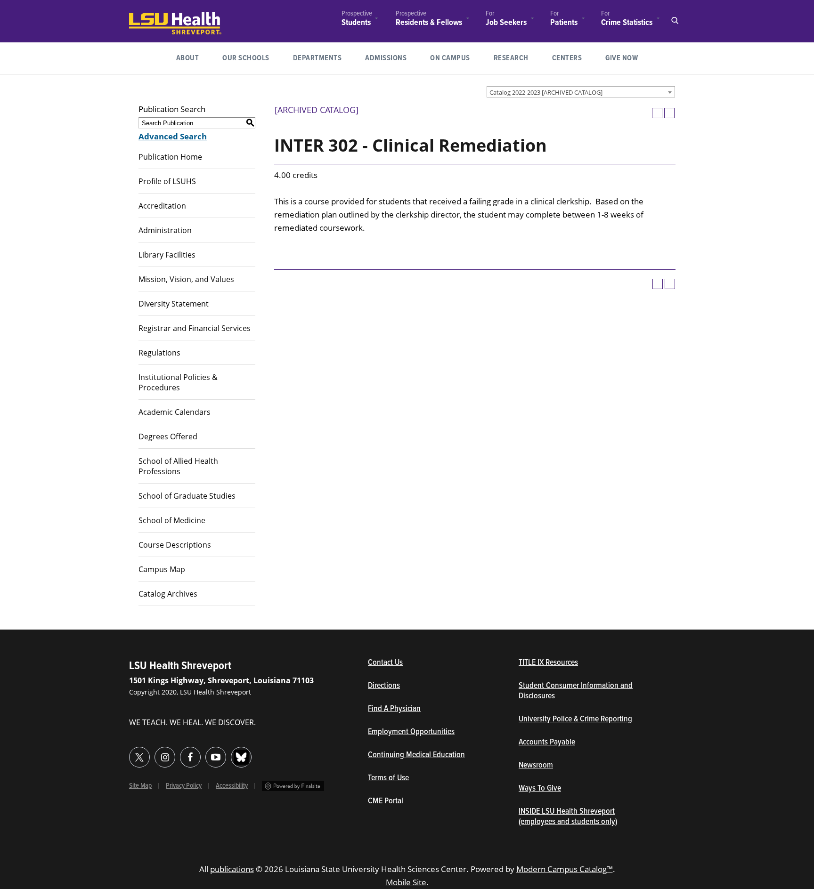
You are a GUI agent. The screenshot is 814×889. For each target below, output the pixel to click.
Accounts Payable (547, 742)
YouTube (215, 757)
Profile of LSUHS (167, 181)
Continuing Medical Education (416, 755)
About (187, 58)
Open (674, 20)
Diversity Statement (173, 304)
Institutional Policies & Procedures (178, 382)
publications (232, 869)
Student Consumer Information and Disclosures (576, 691)
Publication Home (170, 157)
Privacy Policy (184, 786)
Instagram (165, 757)
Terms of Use (388, 778)
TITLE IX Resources (548, 663)
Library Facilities (166, 255)
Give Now (621, 58)
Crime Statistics (626, 22)
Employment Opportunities (411, 732)
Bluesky (241, 757)
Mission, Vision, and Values (186, 279)
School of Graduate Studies (187, 496)
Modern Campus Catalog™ (564, 869)
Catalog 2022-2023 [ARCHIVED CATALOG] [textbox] (545, 92)
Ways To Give (540, 789)
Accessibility (232, 786)
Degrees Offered (167, 436)
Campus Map (161, 569)
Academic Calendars (174, 412)
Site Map (140, 786)
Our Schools (245, 58)
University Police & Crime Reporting (575, 719)
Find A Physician (394, 709)
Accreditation (162, 206)
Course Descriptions (174, 545)
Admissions (386, 58)
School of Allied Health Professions (178, 466)
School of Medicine (171, 520)
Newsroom (536, 765)
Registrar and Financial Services (194, 328)
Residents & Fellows (429, 22)
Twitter (139, 757)
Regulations (159, 353)
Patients (564, 22)
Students (356, 22)
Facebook (190, 757)
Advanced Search (172, 136)
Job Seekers (506, 22)
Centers (567, 58)
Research (517, 58)
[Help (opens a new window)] (669, 113)
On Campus (450, 58)
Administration (165, 230)
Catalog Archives (167, 594)
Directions (384, 686)
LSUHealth (148, 16)
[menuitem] (357, 19)
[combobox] (581, 91)
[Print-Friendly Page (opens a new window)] (657, 113)
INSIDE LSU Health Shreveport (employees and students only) (568, 817)
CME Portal (429, 801)
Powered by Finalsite (293, 786)
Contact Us (429, 663)
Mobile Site (406, 882)
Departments (317, 58)
